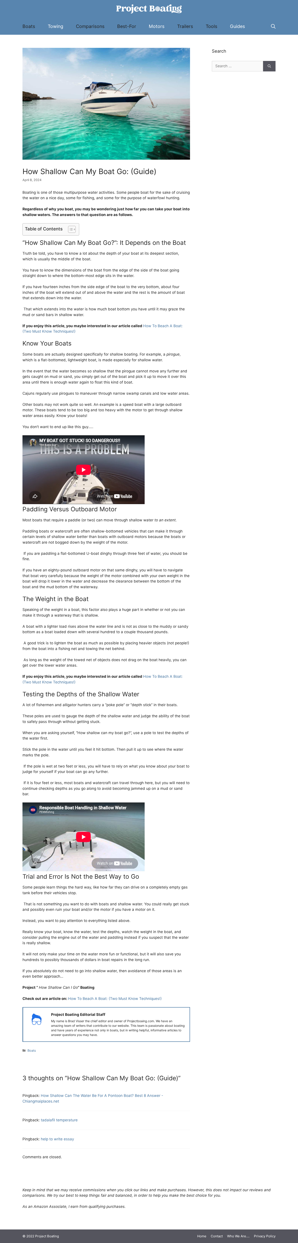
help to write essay (57, 1139)
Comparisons (90, 26)
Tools (211, 26)
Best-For (126, 26)
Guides (237, 26)
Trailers (185, 26)
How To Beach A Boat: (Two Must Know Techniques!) (115, 998)
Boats (28, 26)
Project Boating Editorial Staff (78, 1014)
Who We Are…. (238, 1236)
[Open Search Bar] (273, 26)
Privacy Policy (265, 1236)
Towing (55, 26)
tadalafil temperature (59, 1120)
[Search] (269, 66)
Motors (156, 26)
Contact (217, 1236)
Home (201, 1236)
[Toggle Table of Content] (70, 229)
